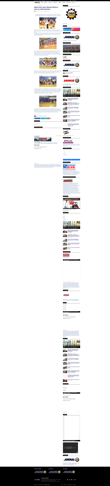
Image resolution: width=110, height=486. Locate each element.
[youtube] (75, 0)
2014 (71, 432)
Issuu (38, 163)
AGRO (72, 2)
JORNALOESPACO (72, 281)
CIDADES (45, 2)
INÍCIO (35, 0)
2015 (71, 430)
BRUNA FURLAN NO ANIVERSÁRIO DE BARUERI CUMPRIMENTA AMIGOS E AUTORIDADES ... (73, 99)
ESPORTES (55, 2)
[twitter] (67, 30)
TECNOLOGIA (68, 2)
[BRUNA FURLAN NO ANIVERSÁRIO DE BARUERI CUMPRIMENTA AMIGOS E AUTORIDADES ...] (65, 99)
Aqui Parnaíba (65, 387)
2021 (71, 421)
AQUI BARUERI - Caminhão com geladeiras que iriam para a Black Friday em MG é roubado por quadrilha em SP (73, 103)
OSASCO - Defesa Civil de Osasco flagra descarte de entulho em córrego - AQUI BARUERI (73, 112)
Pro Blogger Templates (41, 484)
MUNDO (64, 2)
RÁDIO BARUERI (44, 0)
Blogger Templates (47, 484)
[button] (75, 2)
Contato (51, 0)
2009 (71, 438)
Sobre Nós (47, 0)
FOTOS (37, 0)
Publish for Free (52, 163)
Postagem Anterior (37, 135)
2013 (71, 433)
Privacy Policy (70, 484)
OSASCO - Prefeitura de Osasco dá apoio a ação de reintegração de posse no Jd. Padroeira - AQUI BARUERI (74, 120)
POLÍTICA (50, 2)
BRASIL (60, 2)
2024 (71, 418)
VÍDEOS (40, 0)
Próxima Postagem (58, 135)
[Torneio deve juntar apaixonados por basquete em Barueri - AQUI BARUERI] (65, 108)
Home (42, 2)
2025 (71, 416)
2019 (71, 424)
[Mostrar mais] (51, 118)
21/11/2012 (40, 5)
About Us (65, 484)
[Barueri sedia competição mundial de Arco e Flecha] (65, 116)
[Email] (49, 118)
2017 (71, 427)
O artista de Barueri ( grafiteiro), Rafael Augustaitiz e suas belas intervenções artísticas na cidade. (73, 124)
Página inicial (36, 5)
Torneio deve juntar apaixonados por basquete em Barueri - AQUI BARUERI (73, 107)
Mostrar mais (67, 73)
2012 (71, 435)
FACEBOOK (64, 309)
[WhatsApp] (46, 118)
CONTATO (64, 219)
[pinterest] (75, 479)
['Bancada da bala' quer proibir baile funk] (65, 380)
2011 (71, 436)
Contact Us (74, 484)
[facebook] (70, 0)
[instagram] (71, 0)
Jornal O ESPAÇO (65, 281)
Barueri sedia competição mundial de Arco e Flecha (74, 116)
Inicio (63, 214)
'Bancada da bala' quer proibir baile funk (73, 379)
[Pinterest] (48, 118)
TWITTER (64, 306)
